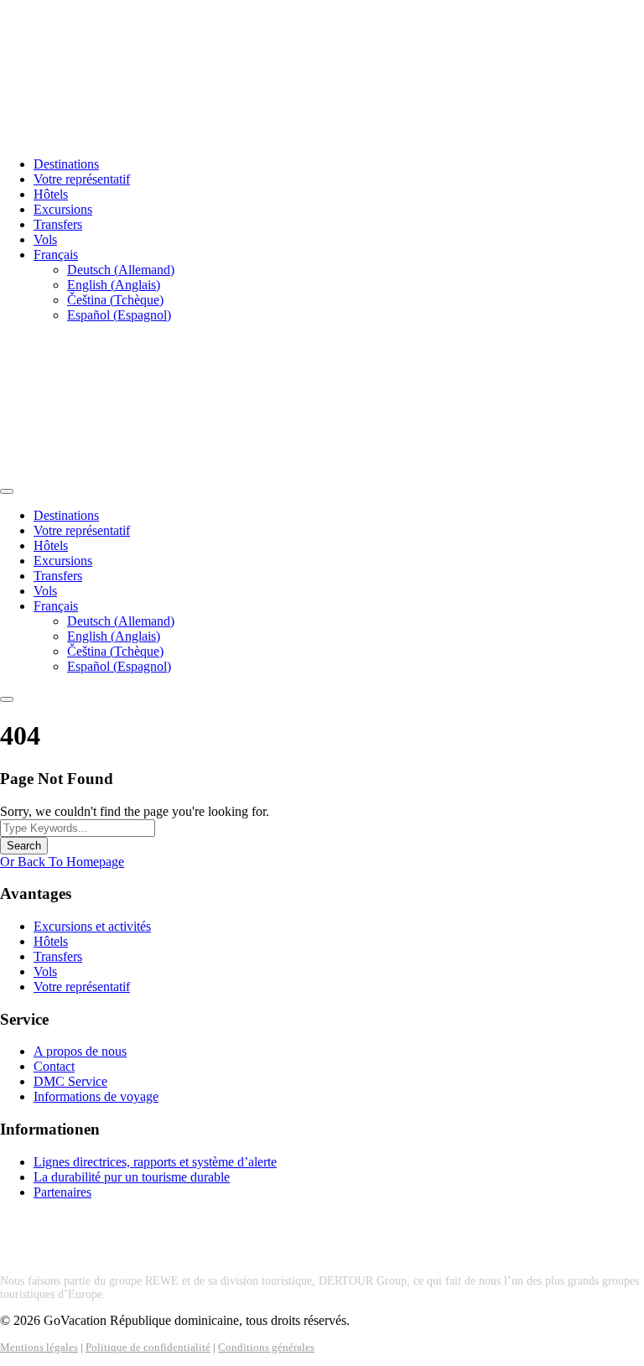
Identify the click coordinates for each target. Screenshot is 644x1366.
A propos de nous (80, 1051)
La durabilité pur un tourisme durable (132, 1177)
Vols (45, 239)
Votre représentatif (82, 179)
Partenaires (62, 1192)
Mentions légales (39, 1347)
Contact (54, 1066)
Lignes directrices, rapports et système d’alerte (155, 1162)
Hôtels (51, 194)
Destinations (66, 164)
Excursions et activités (92, 926)
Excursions (63, 209)
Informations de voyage (96, 1096)
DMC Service (70, 1081)
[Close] (6, 699)
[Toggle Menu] (6, 491)
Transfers (58, 224)
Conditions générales (266, 1347)
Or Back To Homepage (62, 861)
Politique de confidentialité (148, 1347)
